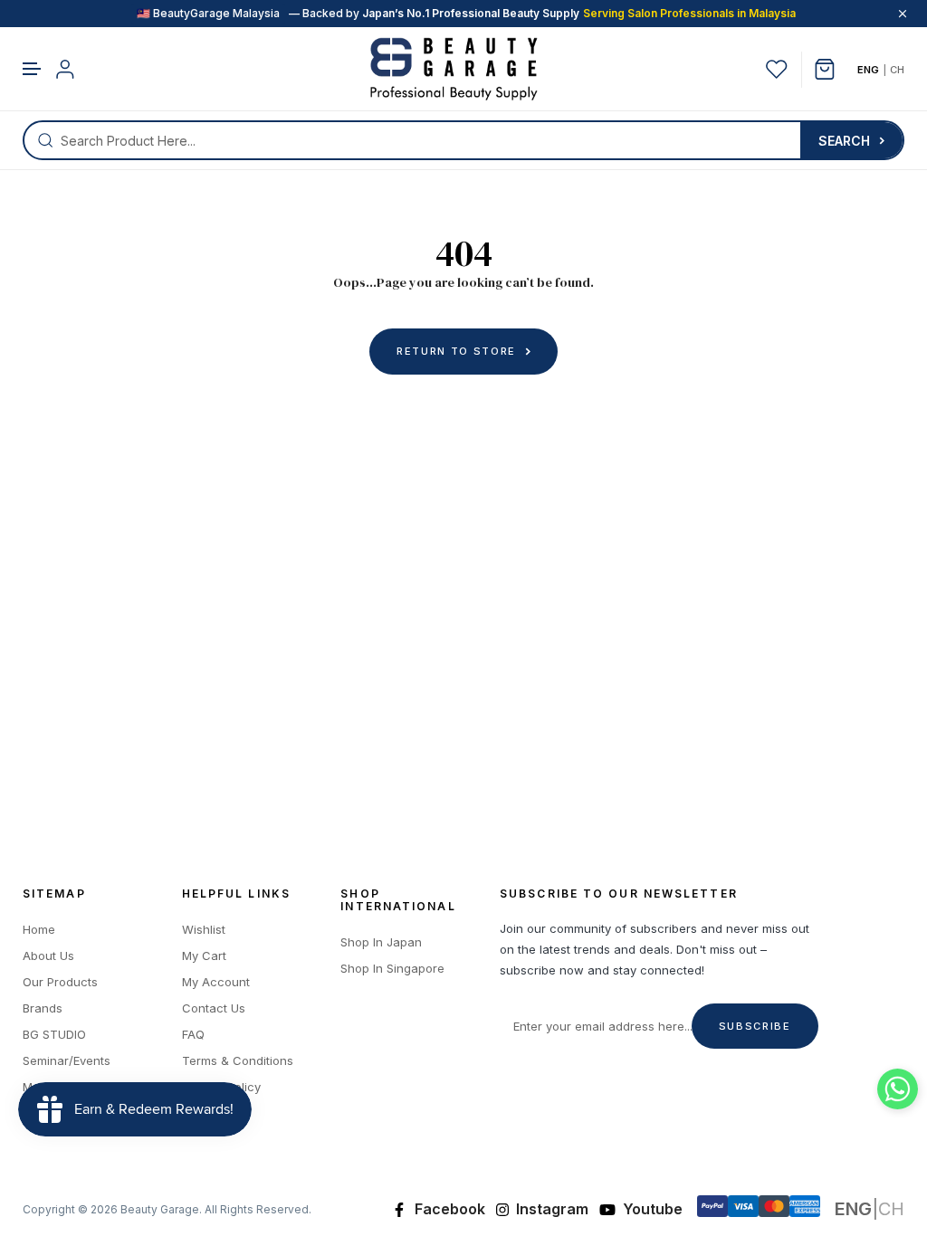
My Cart (204, 956)
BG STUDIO (54, 1035)
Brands (42, 1008)
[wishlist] (777, 69)
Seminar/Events (66, 1061)
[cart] (831, 69)
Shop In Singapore (392, 969)
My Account (216, 982)
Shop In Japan (381, 942)
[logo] (454, 69)
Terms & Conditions (237, 1061)
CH (897, 69)
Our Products (60, 982)
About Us (48, 956)
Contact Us (213, 1008)
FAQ (193, 1035)
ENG (868, 69)
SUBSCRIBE (755, 1026)
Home (39, 930)
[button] (33, 69)
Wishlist (203, 930)
